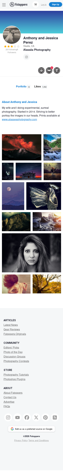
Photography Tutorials (16, 374)
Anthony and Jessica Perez (40, 40)
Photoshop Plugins (14, 379)
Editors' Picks (11, 347)
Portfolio (23, 86)
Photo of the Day (13, 352)
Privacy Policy (21, 440)
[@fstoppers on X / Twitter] (36, 417)
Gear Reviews (12, 329)
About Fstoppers (13, 393)
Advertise (9, 402)
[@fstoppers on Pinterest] (46, 417)
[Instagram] (26, 57)
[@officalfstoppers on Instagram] (8, 417)
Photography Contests (16, 361)
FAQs (7, 406)
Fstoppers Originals (15, 334)
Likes (40, 86)
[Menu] (4, 4)
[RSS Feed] (55, 417)
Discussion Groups (14, 356)
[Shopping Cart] (35, 4)
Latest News (11, 325)
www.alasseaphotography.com (19, 119)
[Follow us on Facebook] (27, 417)
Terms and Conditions (38, 440)
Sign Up (55, 4)
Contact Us (10, 397)
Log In (44, 4)
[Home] (18, 4)
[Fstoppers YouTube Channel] (17, 417)
